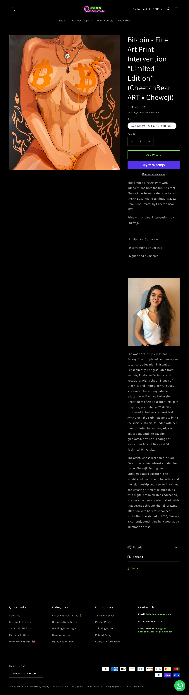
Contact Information (107, 641)
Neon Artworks (61, 635)
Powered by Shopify (39, 686)
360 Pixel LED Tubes (21, 628)
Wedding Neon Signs (64, 628)
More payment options (153, 174)
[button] (13, 9)
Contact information (135, 686)
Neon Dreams (23, 686)
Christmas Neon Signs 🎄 (67, 615)
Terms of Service (105, 615)
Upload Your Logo (63, 641)
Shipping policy (113, 686)
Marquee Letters (19, 635)
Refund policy (59, 686)
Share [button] (134, 568)
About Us (14, 615)
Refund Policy (103, 635)
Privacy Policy (103, 622)
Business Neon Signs (64, 622)
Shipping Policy (104, 628)
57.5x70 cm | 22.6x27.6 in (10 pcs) (152, 125)
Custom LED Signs (20, 622)
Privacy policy (76, 686)
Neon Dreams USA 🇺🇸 (22, 641)
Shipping (132, 112)
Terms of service (94, 686)
